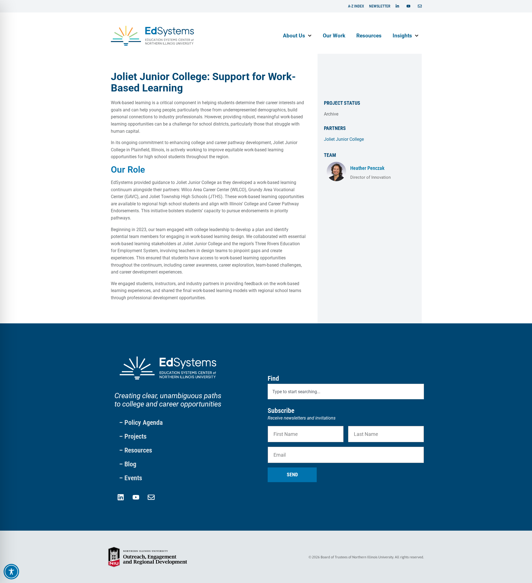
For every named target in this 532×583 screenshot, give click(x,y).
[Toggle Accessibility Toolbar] (11, 571)
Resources (369, 35)
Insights (402, 35)
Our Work (334, 35)
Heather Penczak (367, 168)
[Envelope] (151, 497)
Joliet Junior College (344, 139)
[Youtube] (136, 497)
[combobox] (346, 391)
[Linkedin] (120, 497)
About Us (294, 35)
